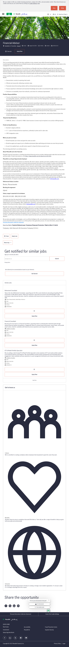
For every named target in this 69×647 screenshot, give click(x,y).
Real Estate (6, 627)
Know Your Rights (7, 225)
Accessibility (27, 627)
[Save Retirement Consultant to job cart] (34, 311)
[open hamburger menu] (3, 14)
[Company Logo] (9, 14)
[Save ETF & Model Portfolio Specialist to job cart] (34, 369)
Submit (57, 258)
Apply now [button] (14, 236)
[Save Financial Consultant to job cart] (34, 340)
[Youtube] (26, 637)
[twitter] (15, 637)
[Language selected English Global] (49, 14)
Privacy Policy (57, 643)
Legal (64, 643)
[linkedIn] (10, 637)
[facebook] (4, 637)
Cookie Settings (33, 3)
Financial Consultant (10, 321)
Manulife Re (27, 630)
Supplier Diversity (49, 630)
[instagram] (20, 637)
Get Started (34, 273)
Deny (54, 8)
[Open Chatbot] (48, 610)
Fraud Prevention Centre (51, 627)
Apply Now (19, 51)
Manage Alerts (7, 262)
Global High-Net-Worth (8, 632)
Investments (6, 630)
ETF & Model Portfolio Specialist (13, 350)
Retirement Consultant (11, 290)
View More (35, 380)
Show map (6, 242)
